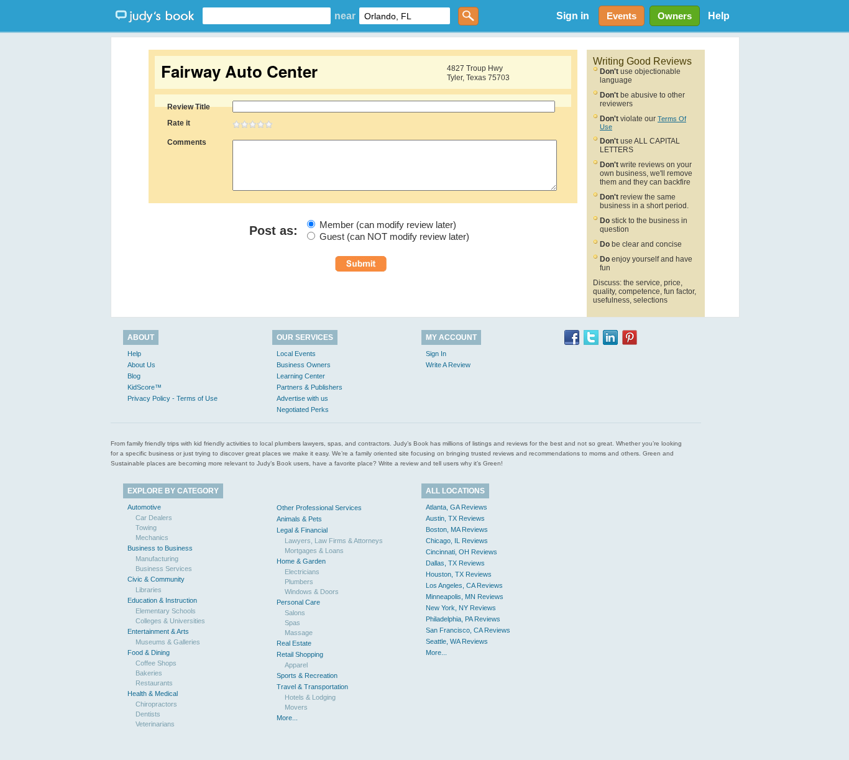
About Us (141, 365)
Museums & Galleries (167, 642)
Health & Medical (152, 693)
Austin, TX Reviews (455, 518)
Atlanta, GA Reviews (456, 507)
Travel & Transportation (312, 686)
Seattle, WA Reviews (457, 641)
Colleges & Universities (170, 621)
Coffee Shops (156, 663)
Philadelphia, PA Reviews (463, 619)
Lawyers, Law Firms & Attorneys (334, 540)
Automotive (144, 507)
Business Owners (304, 365)
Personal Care (298, 602)
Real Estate (294, 643)
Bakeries (148, 673)
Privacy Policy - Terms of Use (172, 398)
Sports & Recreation (307, 675)
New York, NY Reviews (461, 607)
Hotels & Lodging (310, 697)
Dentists (147, 714)
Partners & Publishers (309, 387)
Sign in (572, 16)
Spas (292, 622)
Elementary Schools (165, 611)
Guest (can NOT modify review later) (394, 236)
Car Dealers (153, 517)
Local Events (296, 353)
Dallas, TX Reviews (455, 563)
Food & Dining (148, 652)
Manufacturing (156, 558)
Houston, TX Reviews (459, 574)
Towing (146, 527)
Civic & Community (156, 579)
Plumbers (299, 581)
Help (719, 16)
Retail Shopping (300, 654)
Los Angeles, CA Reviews (464, 585)
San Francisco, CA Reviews (468, 630)
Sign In (436, 353)
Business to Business (160, 548)
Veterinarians (155, 724)
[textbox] (267, 15)
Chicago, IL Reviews (457, 540)
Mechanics (151, 537)
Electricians (302, 571)
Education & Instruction (162, 600)
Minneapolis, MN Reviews (464, 596)
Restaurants (154, 683)
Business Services (163, 568)
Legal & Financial (302, 530)
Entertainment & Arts (158, 631)
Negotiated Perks (303, 409)
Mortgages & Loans (314, 550)
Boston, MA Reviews (457, 529)
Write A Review (448, 365)
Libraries (148, 589)
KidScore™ (144, 387)
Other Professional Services (319, 507)
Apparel (296, 665)
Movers (296, 707)
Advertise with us (302, 398)
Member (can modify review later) (387, 224)
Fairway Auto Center (239, 71)
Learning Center (301, 376)
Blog (133, 376)
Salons (295, 612)
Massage (299, 632)
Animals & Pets (299, 519)
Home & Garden (301, 561)
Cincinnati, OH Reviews (461, 552)
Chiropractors (156, 704)
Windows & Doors (312, 591)
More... (287, 717)
